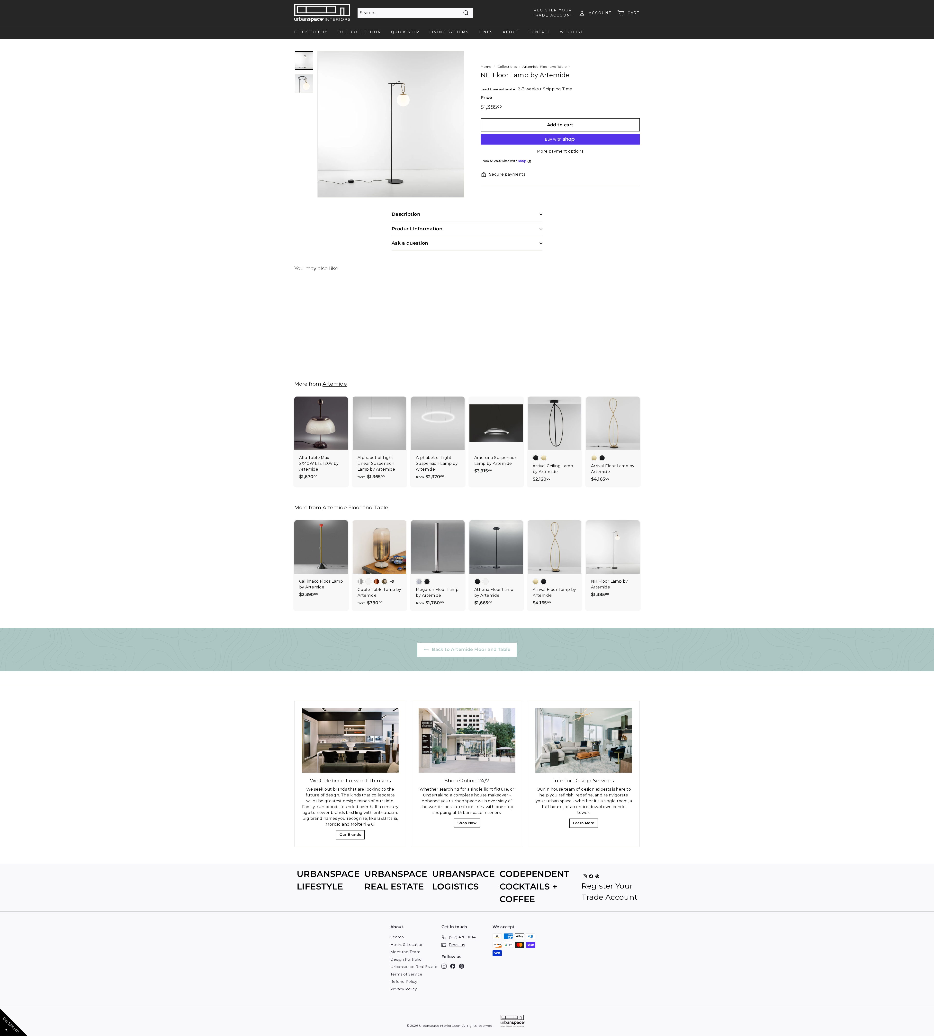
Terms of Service (406, 974)
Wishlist (571, 32)
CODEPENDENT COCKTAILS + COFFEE (534, 886)
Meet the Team (405, 952)
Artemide (335, 384)
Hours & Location (406, 944)
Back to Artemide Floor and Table (470, 649)
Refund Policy (403, 981)
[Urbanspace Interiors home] (512, 1021)
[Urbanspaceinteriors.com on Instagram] (444, 966)
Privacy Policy (403, 989)
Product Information (417, 229)
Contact (539, 32)
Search (397, 937)
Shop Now (469, 824)
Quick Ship (405, 32)
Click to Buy (311, 32)
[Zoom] (391, 124)
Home (486, 67)
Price (486, 97)
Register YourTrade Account (553, 12)
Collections (507, 67)
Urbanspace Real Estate (414, 966)
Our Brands (352, 835)
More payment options (560, 151)
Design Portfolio (406, 959)
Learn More (585, 824)
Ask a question (410, 243)
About (511, 32)
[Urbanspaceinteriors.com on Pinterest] (461, 966)
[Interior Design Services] (583, 740)
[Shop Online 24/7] (467, 740)
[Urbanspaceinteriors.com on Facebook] (452, 966)
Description (406, 214)
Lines (486, 32)
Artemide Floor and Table (544, 67)
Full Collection (359, 32)
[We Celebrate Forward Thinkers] (350, 740)
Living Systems (449, 32)
